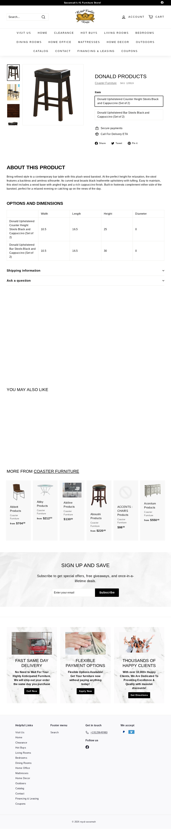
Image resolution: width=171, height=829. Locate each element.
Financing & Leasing (96, 51)
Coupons (129, 51)
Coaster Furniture (106, 83)
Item (98, 92)
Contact (63, 51)
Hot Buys (89, 32)
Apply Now (85, 691)
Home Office (59, 42)
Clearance (64, 32)
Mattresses (89, 42)
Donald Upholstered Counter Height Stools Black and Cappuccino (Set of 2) (127, 101)
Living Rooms (116, 32)
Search (54, 732)
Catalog (41, 51)
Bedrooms (144, 32)
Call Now (32, 691)
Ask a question (19, 280)
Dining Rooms (29, 42)
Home (42, 32)
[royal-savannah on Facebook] (87, 747)
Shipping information (24, 270)
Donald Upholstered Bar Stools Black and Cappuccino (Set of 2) (123, 114)
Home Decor (118, 42)
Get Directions (139, 695)
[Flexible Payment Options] (85, 643)
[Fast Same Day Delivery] (32, 643)
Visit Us (24, 32)
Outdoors (145, 42)
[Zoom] (53, 94)
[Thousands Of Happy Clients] (139, 643)
